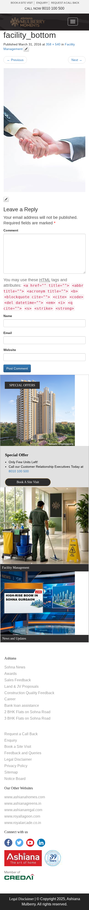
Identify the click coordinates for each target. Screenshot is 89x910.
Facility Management (15, 567)
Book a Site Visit (17, 747)
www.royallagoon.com (22, 816)
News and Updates (14, 638)
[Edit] (26, 49)
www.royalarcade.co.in (22, 823)
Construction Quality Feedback (29, 693)
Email (7, 333)
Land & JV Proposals (21, 686)
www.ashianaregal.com (23, 810)
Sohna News (14, 667)
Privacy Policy (15, 766)
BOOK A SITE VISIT (22, 2)
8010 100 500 (44, 8)
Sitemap (11, 772)
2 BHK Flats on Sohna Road (27, 712)
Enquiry (10, 740)
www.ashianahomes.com (24, 797)
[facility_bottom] (44, 130)
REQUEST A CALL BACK (65, 2)
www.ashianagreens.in (22, 803)
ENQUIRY (42, 2)
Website (9, 350)
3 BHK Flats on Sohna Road (27, 718)
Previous (15, 60)
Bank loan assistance (21, 705)
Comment (10, 230)
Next (76, 60)
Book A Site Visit (28, 482)
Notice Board (15, 779)
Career (10, 699)
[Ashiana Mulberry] (28, 22)
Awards (10, 674)
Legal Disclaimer (18, 759)
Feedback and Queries (22, 753)
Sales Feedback (17, 680)
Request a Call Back (21, 734)
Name (7, 316)
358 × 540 (53, 44)
